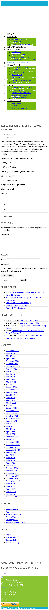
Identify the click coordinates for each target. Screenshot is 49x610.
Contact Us (14, 100)
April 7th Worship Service (16, 308)
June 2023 (10, 374)
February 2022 (12, 405)
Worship (12, 36)
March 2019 (11, 491)
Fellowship (14, 65)
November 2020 (13, 444)
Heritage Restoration (15, 514)
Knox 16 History (17, 85)
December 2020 (12, 442)
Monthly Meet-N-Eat (20, 77)
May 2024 (10, 356)
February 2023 (12, 384)
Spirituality (14, 49)
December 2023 (12, 361)
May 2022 (10, 397)
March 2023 (11, 382)
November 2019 (13, 476)
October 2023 (12, 363)
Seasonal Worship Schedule (23, 44)
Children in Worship (20, 39)
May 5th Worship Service (16, 305)
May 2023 (10, 377)
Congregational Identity (21, 82)
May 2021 (10, 429)
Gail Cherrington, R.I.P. (29, 320)
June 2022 (10, 395)
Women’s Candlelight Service (23, 59)
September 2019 (13, 481)
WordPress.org (12, 542)
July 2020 (10, 455)
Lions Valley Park (18, 54)
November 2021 (13, 413)
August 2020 (11, 452)
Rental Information (20, 108)
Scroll (3, 573)
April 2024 (10, 358)
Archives (9, 512)
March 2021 (11, 434)
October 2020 (12, 447)
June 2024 (10, 353)
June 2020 (10, 457)
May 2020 (10, 460)
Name (4, 255)
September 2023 (13, 366)
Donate (15, 105)
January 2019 (11, 497)
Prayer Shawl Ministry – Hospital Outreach (28, 90)
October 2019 (12, 478)
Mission (11, 85)
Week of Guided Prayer (20, 57)
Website (4, 264)
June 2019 (10, 484)
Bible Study (16, 52)
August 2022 (11, 392)
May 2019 (10, 486)
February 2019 (12, 494)
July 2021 (10, 424)
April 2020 (10, 463)
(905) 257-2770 (8, 587)
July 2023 (10, 371)
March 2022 (11, 403)
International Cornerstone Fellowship (26, 69)
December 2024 (12, 350)
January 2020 (11, 471)
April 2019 (10, 489)
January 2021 (11, 439)
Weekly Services (16, 47)
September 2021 (13, 418)
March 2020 (11, 465)
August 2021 (11, 421)
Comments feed (12, 540)
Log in (8, 535)
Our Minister (17, 41)
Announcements (17, 62)
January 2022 (11, 408)
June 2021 (10, 426)
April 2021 (10, 431)
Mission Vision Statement (21, 93)
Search (23, 280)
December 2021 (12, 410)
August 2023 (11, 369)
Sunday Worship (13, 517)
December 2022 (12, 390)
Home (10, 34)
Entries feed (11, 537)
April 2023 (10, 379)
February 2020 (12, 468)
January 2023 (11, 387)
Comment (5, 234)
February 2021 (12, 437)
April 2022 (10, 400)
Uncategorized (12, 520)
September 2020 (13, 450)
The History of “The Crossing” (18, 302)
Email (4, 259)
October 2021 (12, 416)
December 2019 (12, 473)
